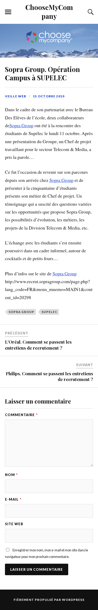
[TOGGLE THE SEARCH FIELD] (90, 12)
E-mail (13, 499)
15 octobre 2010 (49, 96)
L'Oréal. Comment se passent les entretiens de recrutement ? (38, 344)
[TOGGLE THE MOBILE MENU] (8, 12)
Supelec (49, 312)
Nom (11, 475)
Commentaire (21, 415)
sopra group (21, 312)
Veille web (15, 96)
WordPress (73, 600)
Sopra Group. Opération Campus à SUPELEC (42, 73)
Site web (14, 524)
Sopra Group (21, 125)
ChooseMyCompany (49, 11)
